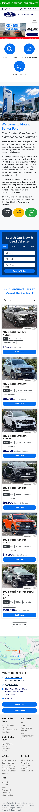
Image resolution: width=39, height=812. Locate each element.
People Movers (27, 736)
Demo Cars (25, 765)
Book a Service (19, 211)
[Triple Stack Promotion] (19, 31)
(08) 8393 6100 (29, 9)
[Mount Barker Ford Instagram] (6, 9)
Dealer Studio (16, 810)
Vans (23, 733)
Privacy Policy (7, 795)
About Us (5, 782)
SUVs (23, 738)
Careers (5, 785)
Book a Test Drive (31, 212)
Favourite (27, 328)
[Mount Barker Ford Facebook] (3, 9)
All (22, 723)
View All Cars (21, 625)
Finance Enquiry (8, 768)
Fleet (4, 787)
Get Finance (19, 352)
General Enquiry (8, 765)
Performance (26, 728)
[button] (34, 20)
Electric (24, 730)
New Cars (25, 763)
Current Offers (27, 771)
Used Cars (25, 768)
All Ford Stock (27, 760)
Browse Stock (7, 211)
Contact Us (19, 704)
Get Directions (19, 710)
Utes (23, 725)
